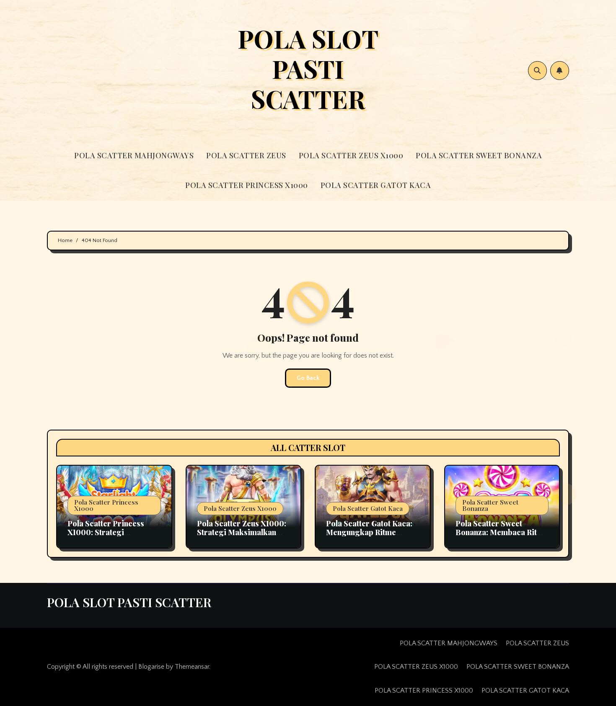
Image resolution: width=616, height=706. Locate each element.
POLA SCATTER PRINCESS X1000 (246, 185)
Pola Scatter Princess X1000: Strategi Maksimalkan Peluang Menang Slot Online (106, 537)
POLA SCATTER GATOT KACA (376, 185)
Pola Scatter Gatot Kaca (368, 508)
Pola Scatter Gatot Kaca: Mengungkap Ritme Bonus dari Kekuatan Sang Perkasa (369, 537)
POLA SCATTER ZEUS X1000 (351, 155)
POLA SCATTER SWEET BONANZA (479, 155)
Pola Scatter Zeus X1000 (240, 508)
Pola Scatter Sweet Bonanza (490, 505)
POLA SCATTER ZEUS (246, 155)
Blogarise (151, 666)
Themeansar (192, 666)
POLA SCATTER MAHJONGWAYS (134, 155)
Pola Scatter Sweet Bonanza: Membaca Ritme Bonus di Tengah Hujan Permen (502, 537)
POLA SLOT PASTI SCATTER (308, 68)
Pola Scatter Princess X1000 (106, 505)
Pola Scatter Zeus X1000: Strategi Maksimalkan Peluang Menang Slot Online (241, 537)
